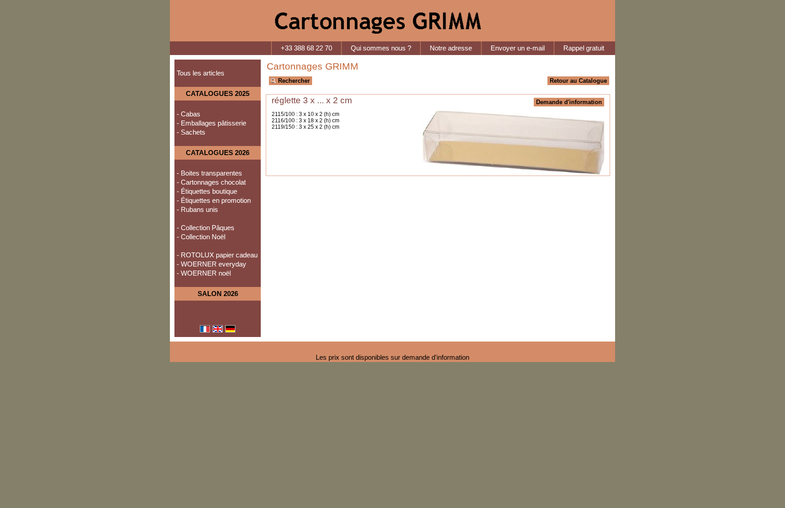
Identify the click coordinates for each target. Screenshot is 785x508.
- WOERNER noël (204, 273)
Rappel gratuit (583, 48)
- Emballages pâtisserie (211, 123)
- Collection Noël (201, 237)
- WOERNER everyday (211, 264)
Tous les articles (200, 73)
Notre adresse (451, 48)
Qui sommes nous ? (381, 48)
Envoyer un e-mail (518, 48)
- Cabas (188, 114)
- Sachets (191, 132)
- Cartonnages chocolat (211, 182)
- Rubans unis (197, 209)
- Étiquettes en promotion (214, 200)
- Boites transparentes (209, 173)
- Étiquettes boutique (207, 191)
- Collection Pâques (205, 227)
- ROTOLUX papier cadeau (217, 255)
